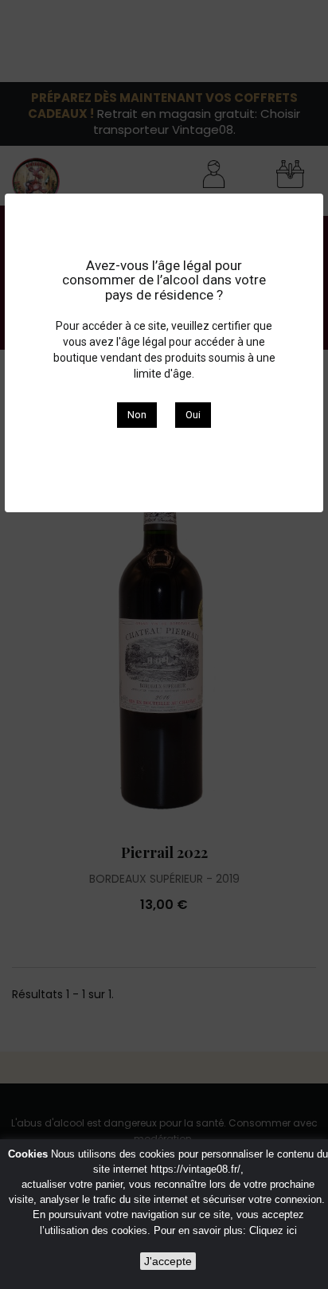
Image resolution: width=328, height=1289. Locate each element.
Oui (193, 415)
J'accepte (168, 1261)
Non (136, 415)
